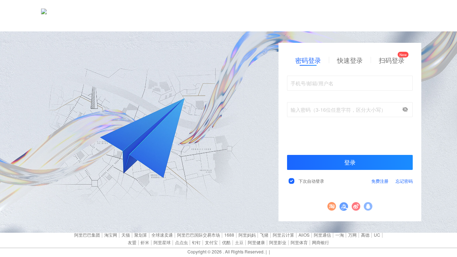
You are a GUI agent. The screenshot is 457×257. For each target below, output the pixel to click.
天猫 (125, 235)
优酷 (226, 242)
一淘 (339, 235)
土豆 (239, 242)
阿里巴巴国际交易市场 (198, 235)
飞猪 (264, 235)
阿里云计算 (283, 235)
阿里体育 (299, 242)
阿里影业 (277, 242)
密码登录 (308, 60)
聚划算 (140, 235)
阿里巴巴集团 (87, 235)
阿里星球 (162, 242)
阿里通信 (322, 235)
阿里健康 (256, 242)
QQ (368, 206)
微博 (356, 206)
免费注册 (379, 181)
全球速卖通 (162, 235)
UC (377, 235)
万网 (352, 235)
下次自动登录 (311, 181)
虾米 (145, 242)
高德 (365, 235)
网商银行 (320, 242)
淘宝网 (110, 235)
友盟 (132, 242)
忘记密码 (404, 181)
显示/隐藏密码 (405, 109)
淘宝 (331, 206)
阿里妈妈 (247, 235)
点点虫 (181, 242)
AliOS (304, 235)
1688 (229, 235)
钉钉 (196, 242)
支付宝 (344, 206)
